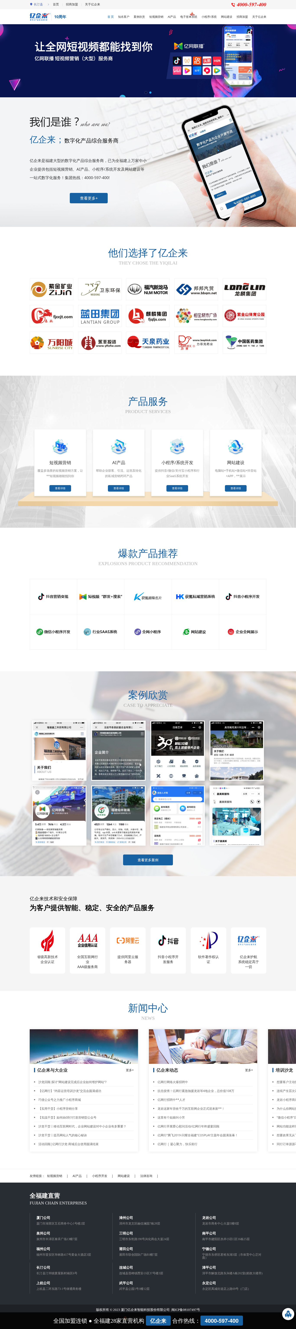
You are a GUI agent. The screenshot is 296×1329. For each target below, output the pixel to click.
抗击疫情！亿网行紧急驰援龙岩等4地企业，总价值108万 (196, 1091)
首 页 (110, 17)
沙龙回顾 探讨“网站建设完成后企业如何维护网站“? (72, 1082)
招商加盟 (72, 4)
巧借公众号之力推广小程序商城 (59, 1100)
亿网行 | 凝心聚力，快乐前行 (177, 1144)
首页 (56, 4)
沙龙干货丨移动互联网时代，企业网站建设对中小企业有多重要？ (82, 1126)
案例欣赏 (139, 17)
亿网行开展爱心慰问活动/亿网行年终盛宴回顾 (188, 1126)
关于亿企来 (92, 4)
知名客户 (123, 17)
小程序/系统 (209, 17)
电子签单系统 (188, 17)
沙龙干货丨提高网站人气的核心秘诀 (62, 1135)
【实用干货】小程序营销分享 (58, 1108)
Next (263, 38)
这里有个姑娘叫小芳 (171, 1117)
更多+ (130, 1070)
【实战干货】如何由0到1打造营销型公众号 (67, 1117)
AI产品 (172, 17)
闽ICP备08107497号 (185, 1309)
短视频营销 (156, 17)
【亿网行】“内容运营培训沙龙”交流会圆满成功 (69, 1091)
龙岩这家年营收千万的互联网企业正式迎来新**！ (191, 1108)
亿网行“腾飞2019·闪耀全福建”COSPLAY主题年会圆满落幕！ (198, 1135)
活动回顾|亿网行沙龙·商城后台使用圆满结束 (68, 1144)
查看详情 (60, 488)
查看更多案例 (148, 860)
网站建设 (226, 17)
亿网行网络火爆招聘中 (173, 1082)
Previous (32, 38)
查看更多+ (89, 198)
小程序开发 (99, 1176)
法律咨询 (146, 1176)
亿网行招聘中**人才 (171, 1100)
